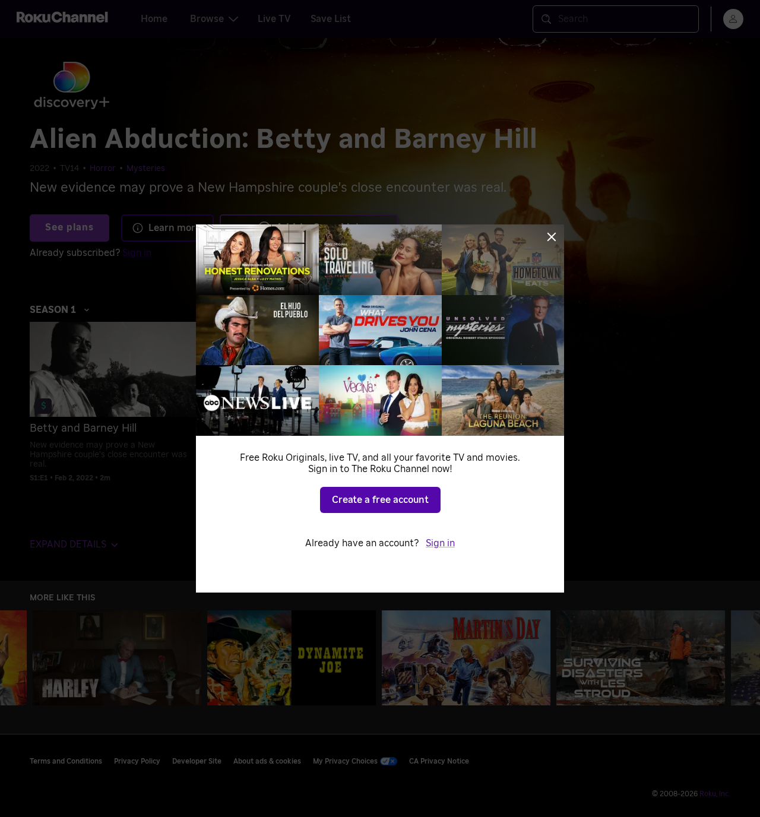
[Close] (551, 236)
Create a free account (380, 500)
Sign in (440, 543)
